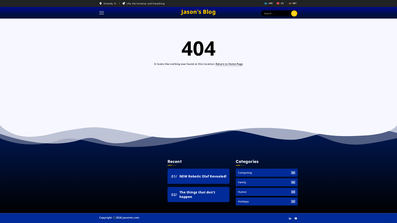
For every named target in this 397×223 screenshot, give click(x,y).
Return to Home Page (229, 64)
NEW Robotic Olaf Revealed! (203, 176)
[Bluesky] (292, 3)
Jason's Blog (198, 11)
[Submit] (294, 13)
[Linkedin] (268, 3)
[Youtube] (280, 3)
